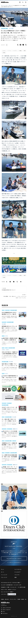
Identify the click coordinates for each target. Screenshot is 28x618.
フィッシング (4, 574)
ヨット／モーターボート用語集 (7, 591)
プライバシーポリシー (13, 599)
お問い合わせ (7, 599)
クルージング (4, 577)
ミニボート (15, 50)
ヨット (2, 569)
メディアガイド (4, 594)
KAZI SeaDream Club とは (6, 582)
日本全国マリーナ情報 (5, 587)
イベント (9, 50)
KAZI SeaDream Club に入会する (14, 558)
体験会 (21, 50)
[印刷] (20, 281)
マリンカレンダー (13, 587)
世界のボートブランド (12, 589)
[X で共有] (18, 44)
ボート (2, 572)
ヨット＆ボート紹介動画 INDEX (7, 584)
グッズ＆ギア (17, 572)
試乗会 (4, 52)
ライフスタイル (17, 569)
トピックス (16, 574)
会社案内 (2, 599)
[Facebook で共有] (20, 44)
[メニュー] (20, 2)
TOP (2, 5)
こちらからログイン (17, 562)
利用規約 (19, 599)
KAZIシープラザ (4, 589)
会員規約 (22, 599)
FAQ (25, 599)
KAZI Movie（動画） (16, 582)
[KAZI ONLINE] (5, 602)
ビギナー (4, 50)
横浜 (24, 50)
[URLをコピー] (26, 44)
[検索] (23, 2)
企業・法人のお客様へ (12, 594)
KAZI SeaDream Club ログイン (25, 2)
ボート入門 (11, 28)
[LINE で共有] (23, 44)
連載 (15, 577)
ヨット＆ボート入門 (6, 5)
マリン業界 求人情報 (21, 587)
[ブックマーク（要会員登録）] (6, 45)
